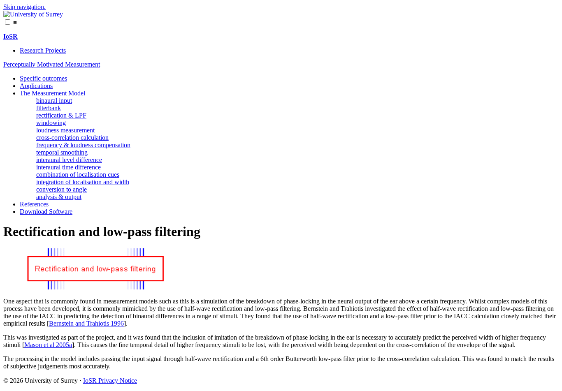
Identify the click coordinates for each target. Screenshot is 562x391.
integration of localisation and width (82, 181)
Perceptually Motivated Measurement (51, 64)
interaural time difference (68, 167)
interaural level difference (69, 159)
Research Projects (43, 50)
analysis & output (58, 196)
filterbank (48, 107)
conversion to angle (61, 189)
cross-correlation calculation (72, 137)
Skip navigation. (24, 6)
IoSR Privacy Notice (110, 380)
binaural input (54, 100)
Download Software (46, 211)
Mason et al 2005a (48, 344)
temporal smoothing (62, 152)
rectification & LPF (61, 115)
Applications (36, 85)
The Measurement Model (52, 93)
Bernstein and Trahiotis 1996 (86, 323)
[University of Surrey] (33, 14)
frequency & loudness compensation (83, 144)
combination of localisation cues (77, 174)
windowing (51, 122)
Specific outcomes (43, 78)
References (34, 204)
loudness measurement (65, 130)
